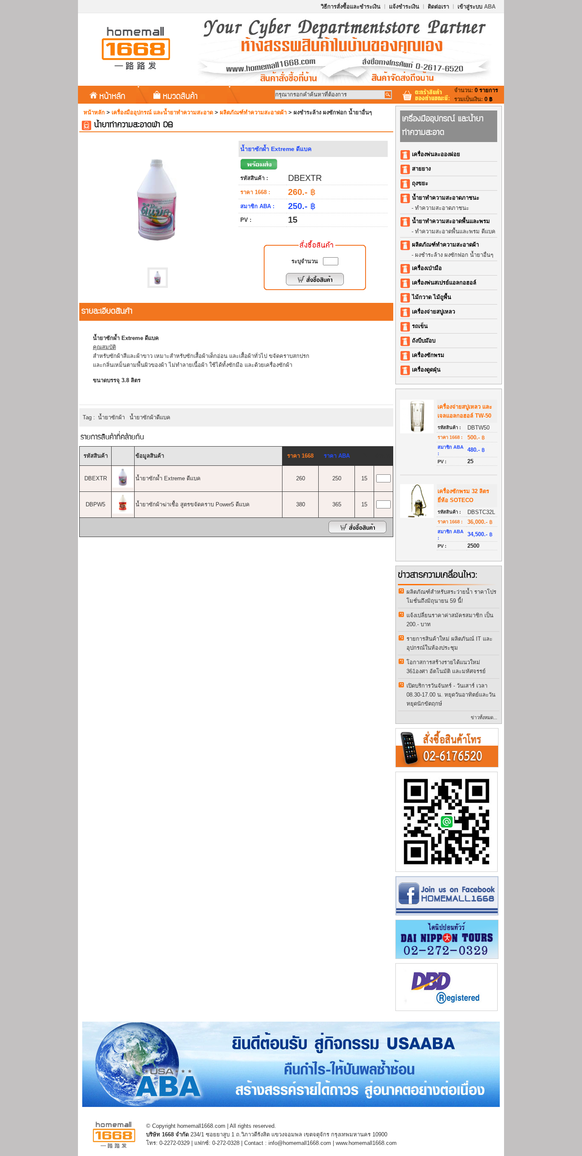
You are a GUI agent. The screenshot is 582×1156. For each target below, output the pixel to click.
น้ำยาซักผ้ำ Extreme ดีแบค (168, 478)
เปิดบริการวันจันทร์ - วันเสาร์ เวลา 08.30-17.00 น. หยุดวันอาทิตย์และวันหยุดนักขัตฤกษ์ (451, 695)
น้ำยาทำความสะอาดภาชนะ (445, 198)
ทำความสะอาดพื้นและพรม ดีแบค (455, 231)
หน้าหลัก (112, 95)
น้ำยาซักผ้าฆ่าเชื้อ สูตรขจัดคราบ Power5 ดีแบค (192, 504)
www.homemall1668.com (366, 1143)
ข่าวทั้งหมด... (484, 717)
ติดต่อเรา (438, 6)
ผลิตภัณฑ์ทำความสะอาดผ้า (253, 112)
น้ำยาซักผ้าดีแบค (150, 417)
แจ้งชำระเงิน (404, 6)
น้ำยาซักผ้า (111, 417)
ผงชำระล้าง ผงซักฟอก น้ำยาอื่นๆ (454, 255)
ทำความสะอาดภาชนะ (442, 208)
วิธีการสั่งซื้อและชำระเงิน (350, 6)
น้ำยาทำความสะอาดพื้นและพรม (451, 221)
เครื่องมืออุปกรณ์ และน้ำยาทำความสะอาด (162, 112)
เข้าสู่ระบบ (477, 6)
